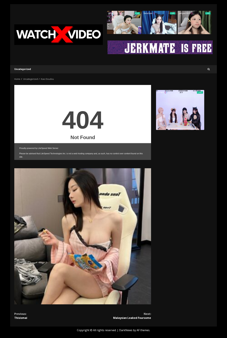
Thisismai (20, 316)
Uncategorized (22, 69)
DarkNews (125, 330)
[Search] (209, 69)
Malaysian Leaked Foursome (132, 316)
